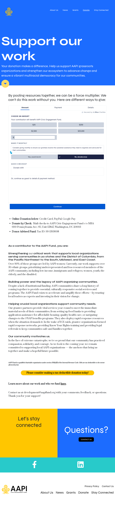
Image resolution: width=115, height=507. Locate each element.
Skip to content (5, 84)
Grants (75, 10)
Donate (86, 10)
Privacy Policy (92, 486)
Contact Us (86, 439)
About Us (54, 10)
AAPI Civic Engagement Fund (16, 11)
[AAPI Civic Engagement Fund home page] (14, 489)
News (65, 10)
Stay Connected (101, 10)
